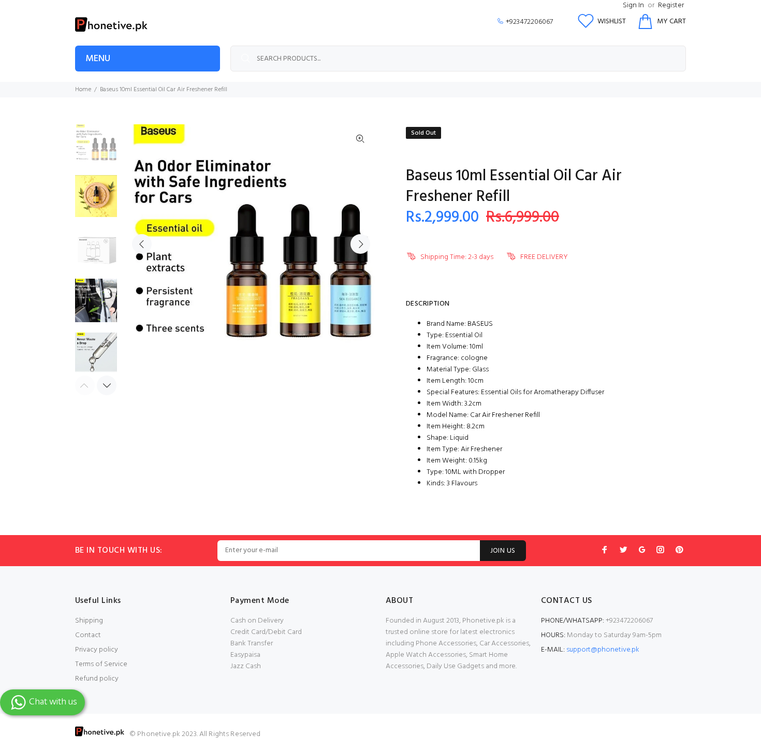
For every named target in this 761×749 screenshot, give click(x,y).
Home (83, 89)
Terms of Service (101, 664)
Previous (142, 244)
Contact (88, 635)
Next (360, 244)
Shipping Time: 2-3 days (456, 257)
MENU (97, 58)
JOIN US (503, 551)
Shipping (89, 621)
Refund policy (97, 679)
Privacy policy (96, 650)
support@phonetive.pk (602, 650)
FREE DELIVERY (544, 257)
